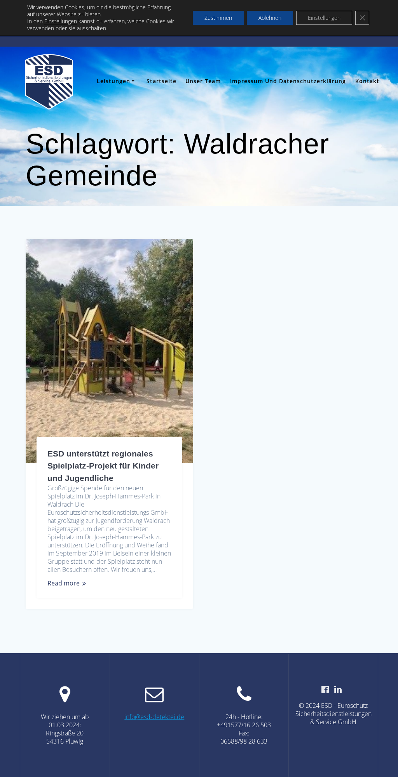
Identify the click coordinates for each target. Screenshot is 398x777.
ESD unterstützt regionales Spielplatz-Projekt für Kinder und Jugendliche (103, 466)
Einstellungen (60, 21)
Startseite (161, 81)
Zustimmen (218, 17)
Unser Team (203, 81)
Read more (63, 583)
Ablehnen (269, 17)
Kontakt (367, 81)
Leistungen (113, 81)
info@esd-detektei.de (154, 717)
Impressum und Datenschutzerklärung (288, 81)
